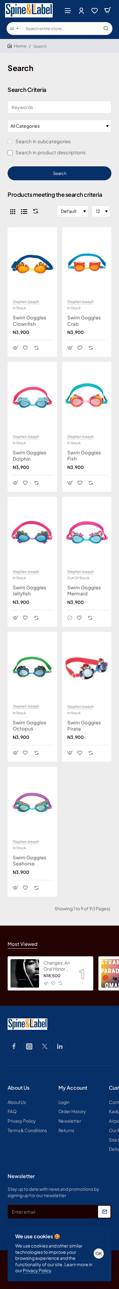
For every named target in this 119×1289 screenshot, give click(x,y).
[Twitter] (44, 1046)
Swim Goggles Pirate (84, 725)
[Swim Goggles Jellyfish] (32, 532)
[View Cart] (107, 10)
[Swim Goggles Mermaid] (87, 532)
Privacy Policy (37, 1270)
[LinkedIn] (59, 1046)
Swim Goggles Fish (84, 455)
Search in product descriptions (50, 152)
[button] (15, 347)
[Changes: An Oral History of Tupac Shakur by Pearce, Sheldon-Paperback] (24, 973)
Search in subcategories (43, 141)
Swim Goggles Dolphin (29, 455)
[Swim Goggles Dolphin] (32, 397)
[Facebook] (14, 1046)
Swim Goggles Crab (84, 320)
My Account (72, 1088)
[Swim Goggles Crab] (87, 263)
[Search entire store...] (106, 28)
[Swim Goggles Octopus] (32, 667)
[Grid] (13, 211)
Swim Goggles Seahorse (29, 860)
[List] (24, 211)
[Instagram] (29, 1046)
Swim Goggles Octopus (29, 725)
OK (99, 1253)
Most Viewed (22, 944)
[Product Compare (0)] (34, 211)
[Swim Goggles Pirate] (87, 667)
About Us (19, 1088)
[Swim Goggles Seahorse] (32, 802)
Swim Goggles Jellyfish (29, 590)
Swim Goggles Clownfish (29, 320)
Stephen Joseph (26, 302)
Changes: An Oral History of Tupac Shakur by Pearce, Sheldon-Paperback (56, 966)
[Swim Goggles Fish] (87, 397)
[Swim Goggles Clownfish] (32, 263)
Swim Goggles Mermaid (84, 590)
